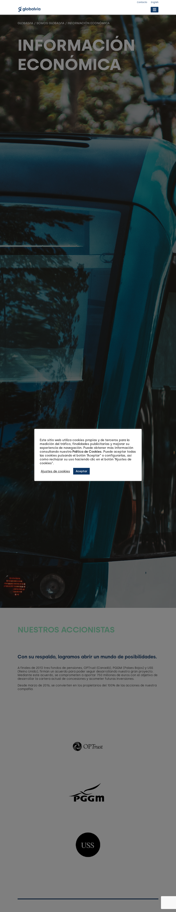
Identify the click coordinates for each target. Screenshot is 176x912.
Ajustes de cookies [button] (55, 471)
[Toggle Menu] (154, 9)
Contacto (142, 2)
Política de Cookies (87, 452)
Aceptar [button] (81, 471)
